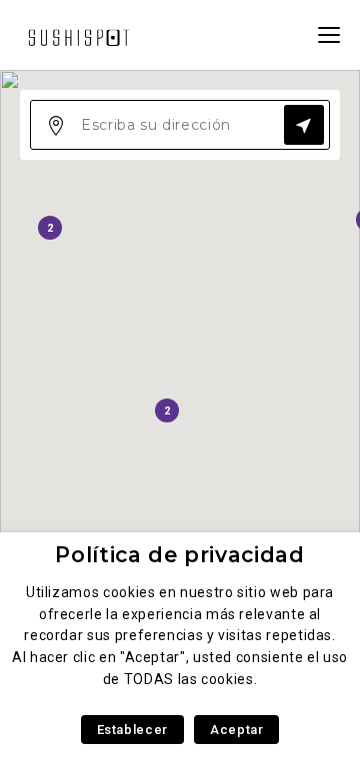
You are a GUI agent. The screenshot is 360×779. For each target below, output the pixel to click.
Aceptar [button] (236, 729)
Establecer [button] (132, 729)
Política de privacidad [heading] (179, 554)
